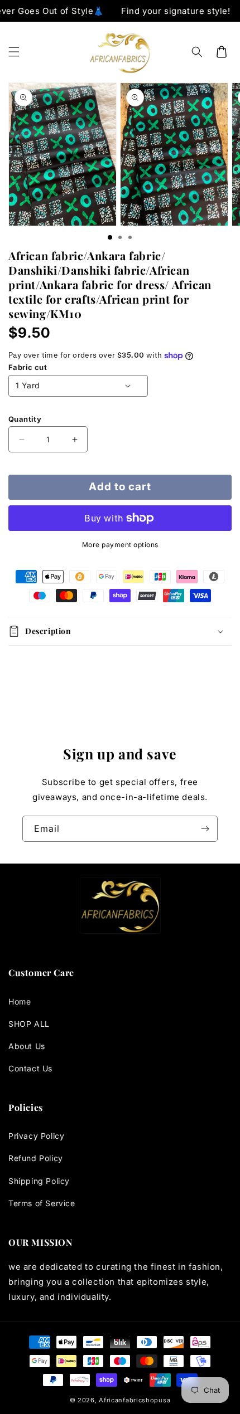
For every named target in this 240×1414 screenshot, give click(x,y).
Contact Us (30, 1068)
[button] (14, 52)
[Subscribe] (205, 829)
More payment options (120, 544)
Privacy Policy (36, 1135)
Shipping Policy (39, 1181)
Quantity (24, 419)
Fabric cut (27, 367)
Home (19, 1001)
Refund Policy (35, 1158)
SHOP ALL (29, 1023)
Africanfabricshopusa (134, 1400)
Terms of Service (41, 1203)
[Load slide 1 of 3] (110, 237)
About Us (26, 1046)
